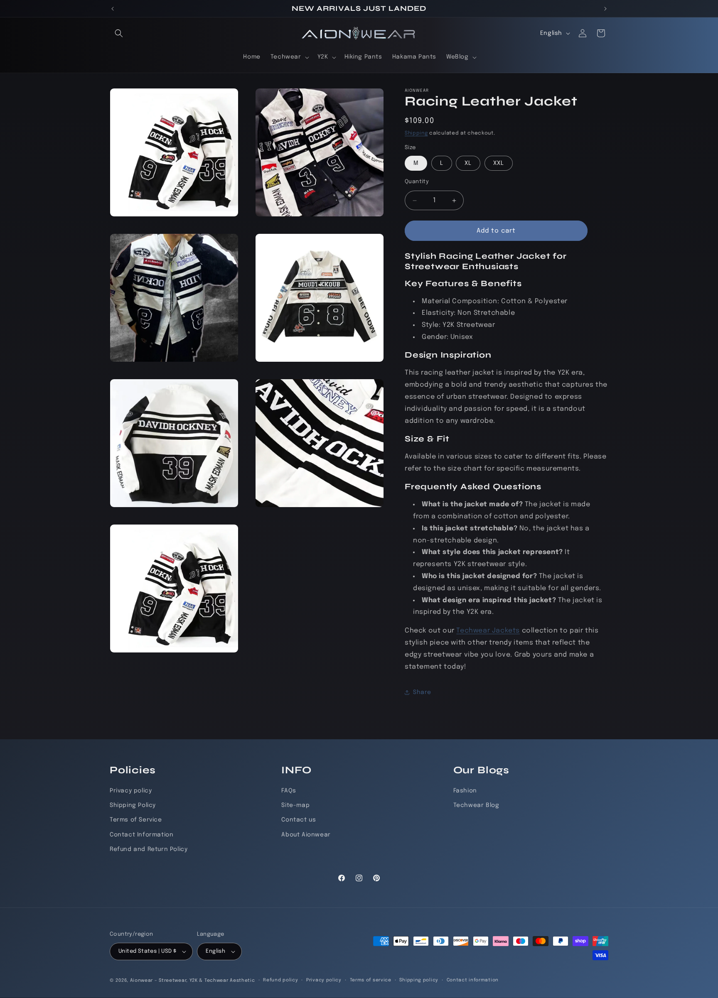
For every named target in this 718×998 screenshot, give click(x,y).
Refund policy (280, 980)
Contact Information (141, 835)
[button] (119, 33)
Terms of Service (136, 820)
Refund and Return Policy (148, 849)
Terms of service (370, 980)
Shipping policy (418, 980)
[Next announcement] (605, 9)
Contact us (298, 820)
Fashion (465, 791)
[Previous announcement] (112, 9)
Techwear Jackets (488, 630)
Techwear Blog (476, 805)
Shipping (416, 133)
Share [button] (422, 692)
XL (468, 163)
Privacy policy (131, 791)
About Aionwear (305, 835)
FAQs (288, 791)
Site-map (295, 805)
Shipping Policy (133, 805)
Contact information (473, 980)
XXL (498, 163)
